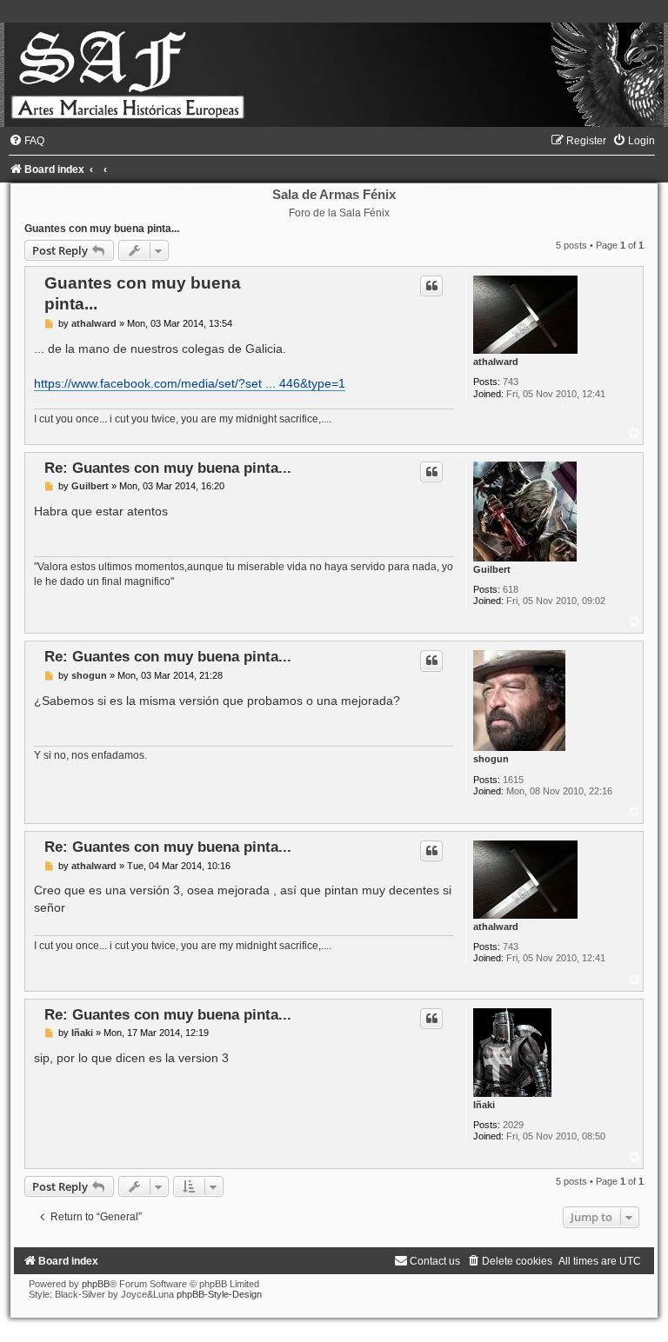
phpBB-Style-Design (219, 1294)
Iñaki (484, 1105)
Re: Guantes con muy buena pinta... (167, 467)
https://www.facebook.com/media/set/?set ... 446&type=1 (189, 383)
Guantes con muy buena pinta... (101, 229)
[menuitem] (26, 141)
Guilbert (492, 569)
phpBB (96, 1284)
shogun (491, 759)
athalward (495, 361)
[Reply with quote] (431, 286)
